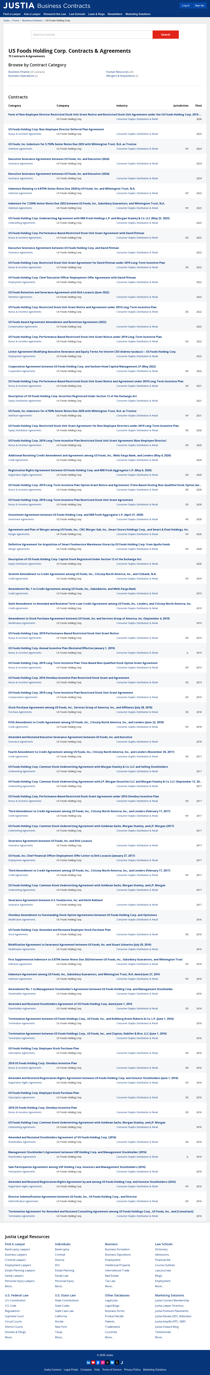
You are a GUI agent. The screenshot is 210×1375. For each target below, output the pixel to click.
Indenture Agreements (20, 148)
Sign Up (199, 5)
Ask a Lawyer (32, 14)
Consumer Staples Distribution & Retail (137, 119)
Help (97, 1369)
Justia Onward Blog (167, 1327)
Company (86, 1369)
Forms (15, 20)
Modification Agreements (21, 623)
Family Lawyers (14, 1275)
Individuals (63, 1244)
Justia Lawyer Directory (169, 1305)
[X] (117, 1362)
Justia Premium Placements (172, 1311)
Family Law (61, 1275)
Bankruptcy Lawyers (17, 1249)
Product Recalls (114, 1316)
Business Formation (117, 1249)
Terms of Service (112, 1369)
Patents (110, 1321)
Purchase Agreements (20, 712)
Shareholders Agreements (22, 993)
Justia (6, 20)
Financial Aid (162, 1260)
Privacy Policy (132, 1369)
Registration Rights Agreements (25, 474)
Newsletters (115, 14)
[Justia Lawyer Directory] (122, 1362)
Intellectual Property (117, 1265)
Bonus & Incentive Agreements (25, 133)
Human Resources (117, 72)
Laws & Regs (96, 14)
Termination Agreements (21, 1023)
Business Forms (115, 1311)
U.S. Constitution (15, 1300)
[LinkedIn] (88, 1362)
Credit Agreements (18, 460)
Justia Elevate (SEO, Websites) (173, 1316)
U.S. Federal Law (17, 1295)
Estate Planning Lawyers (20, 1270)
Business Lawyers (16, 1254)
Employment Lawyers (18, 1265)
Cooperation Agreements (21, 371)
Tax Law (110, 1281)
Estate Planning (64, 1270)
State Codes (62, 1305)
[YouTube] (93, 1362)
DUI (57, 1265)
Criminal (60, 1254)
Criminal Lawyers (15, 1260)
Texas (58, 1332)
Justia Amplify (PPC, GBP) (170, 1321)
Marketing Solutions (138, 14)
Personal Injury (64, 1281)
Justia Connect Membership (172, 1300)
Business (111, 1244)
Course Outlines (165, 1265)
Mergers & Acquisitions (120, 76)
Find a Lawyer (12, 14)
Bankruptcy (62, 1249)
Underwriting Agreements (21, 222)
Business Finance (19, 72)
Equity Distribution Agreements (24, 400)
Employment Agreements (21, 282)
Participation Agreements (21, 1171)
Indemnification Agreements (23, 1201)
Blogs (158, 1275)
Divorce (59, 1260)
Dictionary (161, 1249)
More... (9, 1286)
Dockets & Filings (15, 1332)
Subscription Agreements (21, 1052)
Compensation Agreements (23, 326)
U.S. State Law (65, 1295)
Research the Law (55, 14)
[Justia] (18, 5)
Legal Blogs (112, 1305)
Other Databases (117, 1295)
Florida (59, 1321)
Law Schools (77, 14)
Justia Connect (52, 1369)
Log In (185, 5)
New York (61, 1327)
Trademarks (112, 1327)
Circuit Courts (13, 1321)
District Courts (14, 1327)
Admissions (162, 1254)
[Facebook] (98, 1362)
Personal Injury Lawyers (20, 1281)
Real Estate (112, 1275)
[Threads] (107, 1362)
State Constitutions (67, 1300)
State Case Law (64, 1311)
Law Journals (163, 1270)
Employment (112, 1260)
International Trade (117, 1270)
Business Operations (21, 76)
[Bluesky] (112, 1362)
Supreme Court (14, 1316)
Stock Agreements (18, 934)
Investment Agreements (21, 519)
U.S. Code (10, 1305)
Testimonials (163, 1332)
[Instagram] (103, 1362)
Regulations (12, 1311)
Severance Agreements (20, 163)
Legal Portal (71, 1369)
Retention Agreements (20, 296)
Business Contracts (32, 20)
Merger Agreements (19, 534)
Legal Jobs (111, 1300)
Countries (111, 1332)
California (61, 1316)
